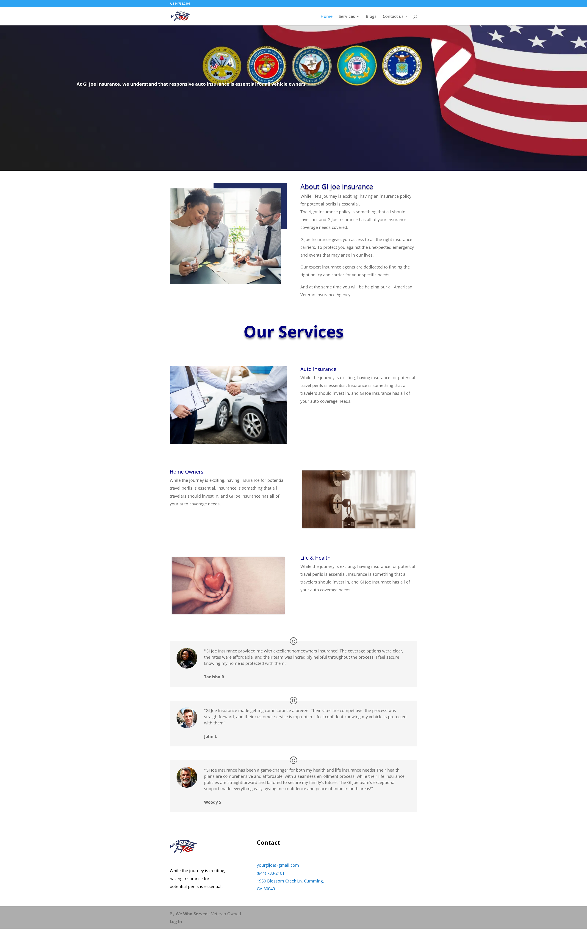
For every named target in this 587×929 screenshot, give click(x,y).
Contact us (393, 17)
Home (326, 17)
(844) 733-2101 (271, 873)
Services (347, 17)
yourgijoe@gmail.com (278, 865)
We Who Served (192, 913)
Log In (176, 921)
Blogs (371, 17)
